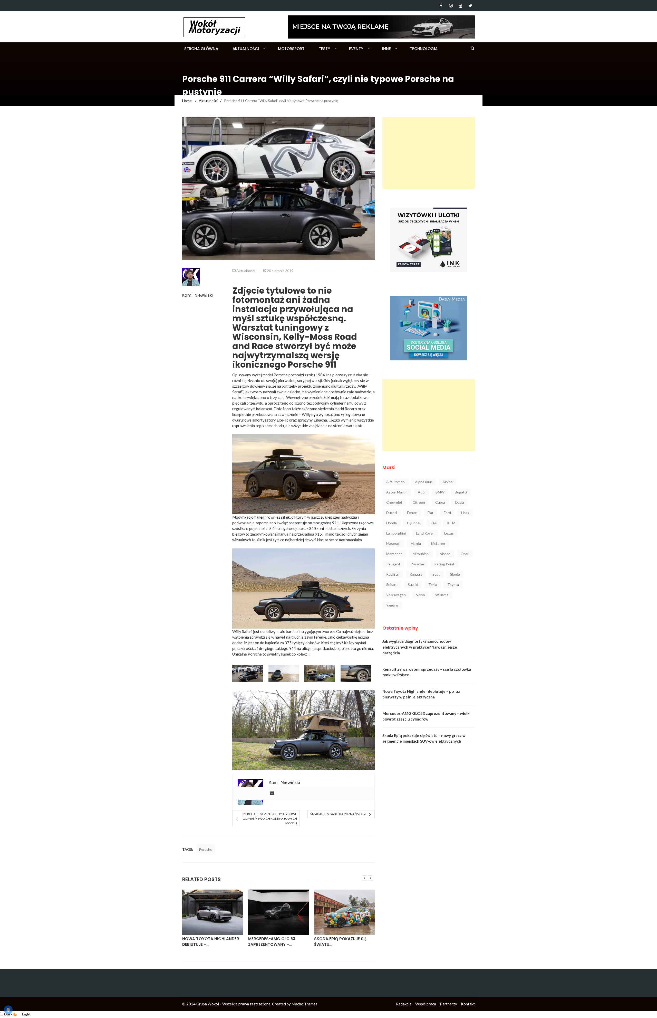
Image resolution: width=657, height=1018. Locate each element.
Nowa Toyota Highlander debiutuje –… (210, 941)
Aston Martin (397, 492)
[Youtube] (460, 5)
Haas (465, 512)
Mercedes (394, 554)
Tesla (432, 584)
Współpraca (425, 1004)
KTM (451, 523)
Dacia (459, 502)
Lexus (449, 533)
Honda (391, 523)
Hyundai (413, 523)
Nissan (445, 554)
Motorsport (291, 48)
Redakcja (403, 1004)
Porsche (205, 849)
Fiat (430, 512)
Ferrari (412, 512)
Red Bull (392, 574)
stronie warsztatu (348, 425)
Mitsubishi (421, 554)
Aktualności (246, 48)
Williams (441, 595)
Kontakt (468, 1004)
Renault (416, 574)
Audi (421, 492)
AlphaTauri (423, 482)
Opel (465, 554)
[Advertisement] (428, 153)
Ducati (391, 512)
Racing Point (444, 564)
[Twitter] (470, 5)
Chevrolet (394, 502)
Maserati (393, 543)
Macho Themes (304, 1004)
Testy (324, 48)
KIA (433, 523)
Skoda (455, 574)
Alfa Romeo (395, 482)
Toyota (453, 584)
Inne (386, 48)
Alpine (447, 482)
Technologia (424, 48)
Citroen (419, 502)
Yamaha (392, 605)
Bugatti (461, 492)
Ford (447, 512)
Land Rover (425, 533)
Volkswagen (396, 595)
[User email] (272, 793)
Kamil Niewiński (197, 295)
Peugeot (393, 564)
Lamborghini (396, 533)
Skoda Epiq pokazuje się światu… (340, 941)
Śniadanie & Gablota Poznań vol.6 (338, 814)
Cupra (440, 502)
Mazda (416, 543)
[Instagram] (450, 5)
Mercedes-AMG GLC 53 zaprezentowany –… (271, 941)
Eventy (356, 48)
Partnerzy (448, 1004)
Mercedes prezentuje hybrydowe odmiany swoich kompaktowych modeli (270, 818)
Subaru (392, 584)
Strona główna (201, 48)
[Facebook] (441, 5)
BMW (440, 492)
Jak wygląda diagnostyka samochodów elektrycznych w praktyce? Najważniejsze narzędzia (419, 647)
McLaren (438, 543)
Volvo (420, 595)
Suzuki (413, 584)
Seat (436, 574)
